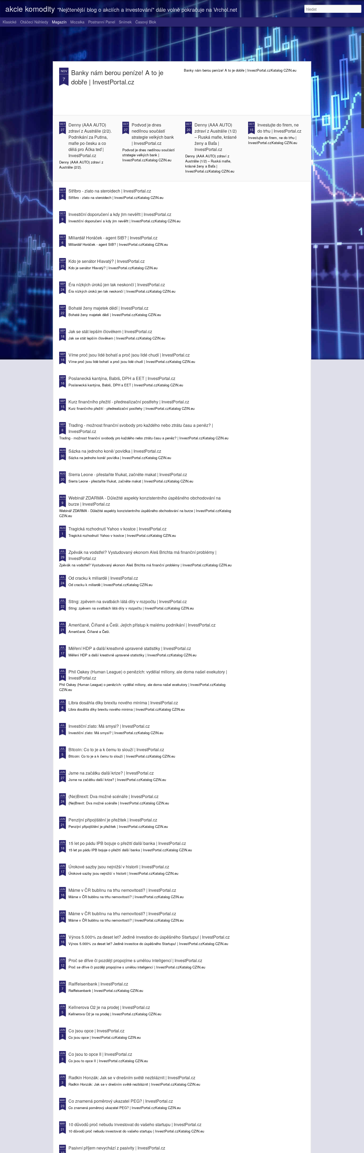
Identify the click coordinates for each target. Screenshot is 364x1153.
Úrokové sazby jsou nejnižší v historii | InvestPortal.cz (118, 867)
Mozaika (77, 21)
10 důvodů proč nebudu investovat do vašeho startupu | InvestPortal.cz (134, 1124)
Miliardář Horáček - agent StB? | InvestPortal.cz (112, 238)
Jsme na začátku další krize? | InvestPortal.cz (111, 773)
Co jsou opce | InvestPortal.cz (96, 1031)
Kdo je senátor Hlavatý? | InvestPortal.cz (106, 261)
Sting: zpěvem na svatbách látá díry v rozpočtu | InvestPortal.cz (127, 601)
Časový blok (145, 21)
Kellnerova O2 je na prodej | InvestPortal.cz (109, 1007)
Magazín (59, 21)
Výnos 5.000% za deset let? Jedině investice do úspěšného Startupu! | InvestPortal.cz (149, 937)
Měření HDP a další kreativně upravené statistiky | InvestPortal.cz (129, 648)
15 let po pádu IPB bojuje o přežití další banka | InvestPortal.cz (127, 843)
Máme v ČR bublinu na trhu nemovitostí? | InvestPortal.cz (122, 890)
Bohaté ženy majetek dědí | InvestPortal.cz (108, 308)
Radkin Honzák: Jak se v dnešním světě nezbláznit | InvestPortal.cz (131, 1077)
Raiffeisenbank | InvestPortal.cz (98, 984)
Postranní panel (101, 21)
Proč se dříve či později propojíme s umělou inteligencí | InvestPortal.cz (135, 960)
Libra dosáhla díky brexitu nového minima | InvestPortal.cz (123, 703)
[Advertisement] (182, 44)
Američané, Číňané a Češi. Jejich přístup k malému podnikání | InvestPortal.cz (142, 625)
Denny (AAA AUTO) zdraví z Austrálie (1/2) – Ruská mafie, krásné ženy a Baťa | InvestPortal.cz (216, 137)
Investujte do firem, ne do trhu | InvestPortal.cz (279, 128)
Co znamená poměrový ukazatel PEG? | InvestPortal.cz (120, 1101)
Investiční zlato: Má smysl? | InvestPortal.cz (109, 726)
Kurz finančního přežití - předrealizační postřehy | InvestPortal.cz (128, 402)
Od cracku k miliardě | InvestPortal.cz (103, 578)
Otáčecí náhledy (34, 21)
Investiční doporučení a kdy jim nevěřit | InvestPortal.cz (119, 214)
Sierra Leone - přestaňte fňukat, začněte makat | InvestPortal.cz (127, 474)
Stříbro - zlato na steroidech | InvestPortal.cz (109, 191)
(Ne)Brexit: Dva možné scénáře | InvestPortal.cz (113, 796)
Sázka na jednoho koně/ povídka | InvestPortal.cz (114, 451)
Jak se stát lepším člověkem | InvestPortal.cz (110, 331)
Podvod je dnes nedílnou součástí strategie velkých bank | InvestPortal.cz (153, 134)
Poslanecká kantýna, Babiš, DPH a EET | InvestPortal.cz (121, 378)
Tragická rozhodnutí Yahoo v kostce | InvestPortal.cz (117, 529)
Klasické (10, 21)
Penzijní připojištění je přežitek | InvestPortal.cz (112, 820)
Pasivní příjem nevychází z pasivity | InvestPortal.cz (116, 1148)
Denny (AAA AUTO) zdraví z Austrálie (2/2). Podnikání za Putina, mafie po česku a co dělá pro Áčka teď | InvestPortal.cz (90, 140)
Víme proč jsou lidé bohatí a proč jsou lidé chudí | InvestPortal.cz (129, 355)
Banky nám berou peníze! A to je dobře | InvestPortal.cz (117, 77)
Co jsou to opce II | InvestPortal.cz (100, 1054)
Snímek (125, 21)
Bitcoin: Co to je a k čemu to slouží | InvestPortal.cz (116, 749)
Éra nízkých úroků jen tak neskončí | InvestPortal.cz (116, 284)
